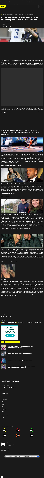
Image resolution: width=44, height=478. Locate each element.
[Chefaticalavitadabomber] (22, 381)
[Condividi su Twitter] (10, 26)
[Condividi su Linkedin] (8, 26)
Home (2, 14)
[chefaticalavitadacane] (35, 435)
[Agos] (22, 332)
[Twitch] (4, 387)
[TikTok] (9, 387)
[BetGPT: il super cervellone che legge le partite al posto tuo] (3, 360)
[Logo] (2, 6)
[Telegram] (7, 387)
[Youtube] (11, 387)
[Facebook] (13, 387)
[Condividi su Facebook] (1, 26)
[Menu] (42, 6)
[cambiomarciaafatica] (8, 435)
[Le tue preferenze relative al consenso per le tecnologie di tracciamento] (2, 477)
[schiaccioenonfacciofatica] (22, 435)
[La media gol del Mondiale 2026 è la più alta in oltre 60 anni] (3, 353)
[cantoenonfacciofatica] (22, 430)
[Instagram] (2, 387)
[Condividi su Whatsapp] (3, 26)
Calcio (5, 14)
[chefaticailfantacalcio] (35, 430)
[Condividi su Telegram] (6, 26)
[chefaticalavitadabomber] (8, 430)
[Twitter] (15, 387)
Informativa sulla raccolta (11, 456)
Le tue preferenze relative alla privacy (27, 456)
